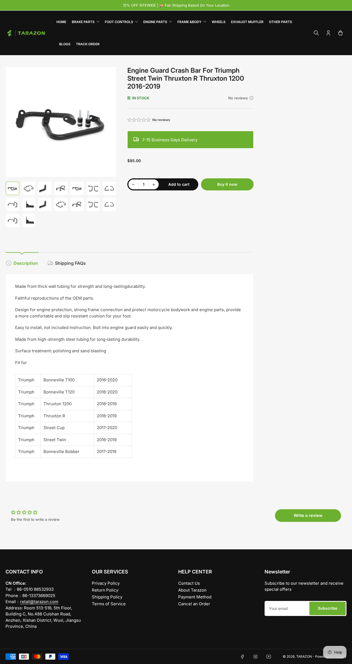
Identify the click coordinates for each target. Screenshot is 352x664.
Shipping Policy (107, 597)
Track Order (88, 44)
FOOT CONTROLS (119, 22)
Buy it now (227, 184)
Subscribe (327, 608)
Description (25, 263)
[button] (139, 120)
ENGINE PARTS (155, 22)
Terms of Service (109, 603)
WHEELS (219, 22)
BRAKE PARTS (83, 22)
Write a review (308, 515)
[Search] (316, 33)
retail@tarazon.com (39, 601)
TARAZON (304, 656)
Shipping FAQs (70, 263)
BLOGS (64, 44)
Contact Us (189, 583)
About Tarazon (192, 590)
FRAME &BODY (189, 22)
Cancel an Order (194, 603)
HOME (61, 22)
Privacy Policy (106, 583)
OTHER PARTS (280, 22)
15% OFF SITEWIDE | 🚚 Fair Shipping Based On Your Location (176, 5)
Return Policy (105, 590)
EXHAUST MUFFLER (247, 22)
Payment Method (194, 597)
